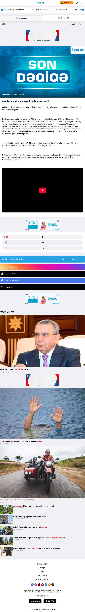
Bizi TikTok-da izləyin (11, 274)
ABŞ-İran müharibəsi (40, 9)
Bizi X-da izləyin (10, 287)
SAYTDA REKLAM (42, 564)
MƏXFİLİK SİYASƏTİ (42, 580)
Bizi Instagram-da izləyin (12, 267)
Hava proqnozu (61, 9)
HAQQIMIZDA (42, 576)
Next (82, 9)
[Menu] (3, 3)
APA (77, 119)
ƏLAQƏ (42, 568)
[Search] (82, 3)
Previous (2, 9)
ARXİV (42, 572)
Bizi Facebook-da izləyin (12, 280)
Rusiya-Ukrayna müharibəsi (14, 9)
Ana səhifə (74, 24)
